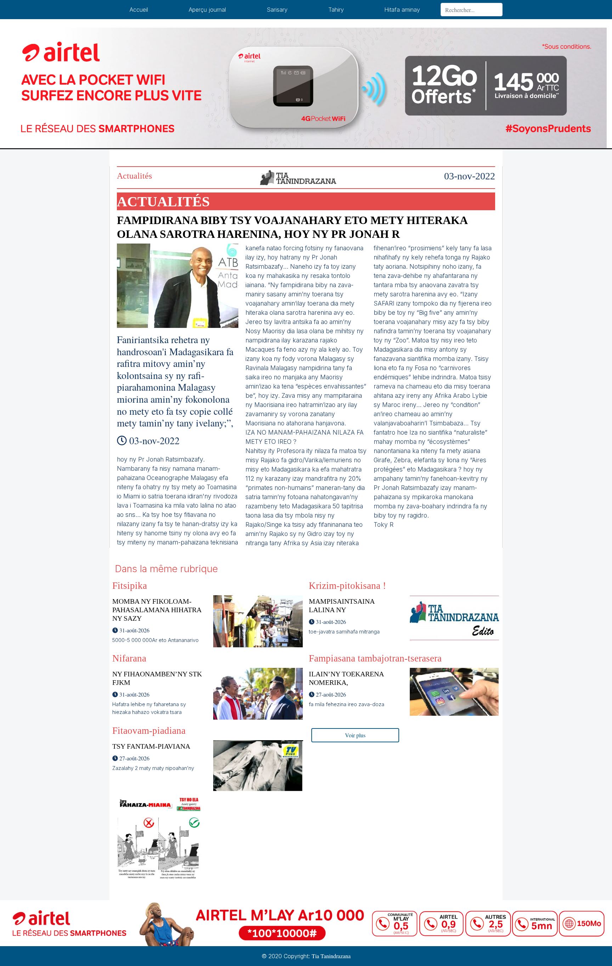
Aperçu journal (207, 9)
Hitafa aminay (402, 9)
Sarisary (277, 9)
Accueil (139, 9)
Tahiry (336, 9)
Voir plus (355, 735)
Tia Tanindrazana (331, 956)
